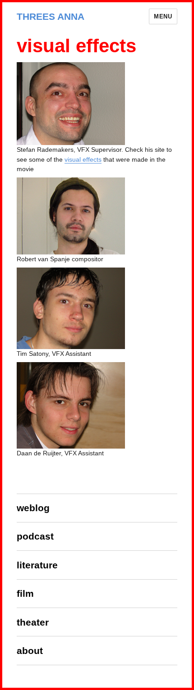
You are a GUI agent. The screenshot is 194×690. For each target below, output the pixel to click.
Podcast (35, 536)
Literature (37, 565)
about (30, 650)
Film (25, 593)
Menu (163, 16)
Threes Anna (50, 16)
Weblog (33, 508)
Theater (33, 622)
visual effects (83, 159)
